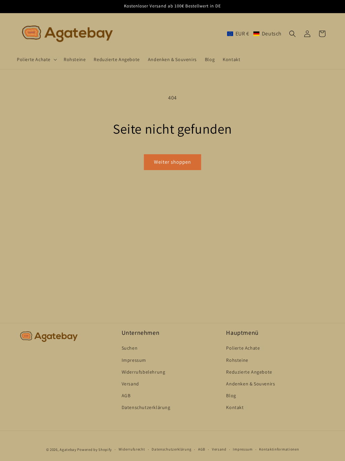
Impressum (134, 360)
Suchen (130, 348)
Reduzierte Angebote (249, 372)
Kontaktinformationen (279, 449)
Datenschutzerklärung (146, 407)
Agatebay (68, 449)
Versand (130, 384)
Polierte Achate (243, 348)
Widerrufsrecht (132, 449)
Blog (231, 395)
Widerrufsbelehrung (143, 372)
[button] (36, 59)
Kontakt (235, 407)
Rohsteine (237, 360)
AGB (126, 395)
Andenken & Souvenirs (250, 384)
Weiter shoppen (172, 162)
